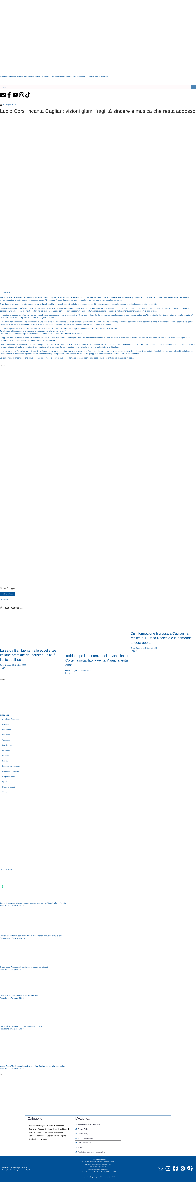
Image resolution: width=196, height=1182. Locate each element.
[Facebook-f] (9, 95)
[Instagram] (21, 95)
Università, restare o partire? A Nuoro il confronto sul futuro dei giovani (31, 936)
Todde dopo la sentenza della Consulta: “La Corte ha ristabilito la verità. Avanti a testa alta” (98, 660)
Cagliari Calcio (64, 76)
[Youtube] (15, 95)
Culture (5, 724)
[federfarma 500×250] (28, 1105)
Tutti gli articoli (7, 594)
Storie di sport (8, 787)
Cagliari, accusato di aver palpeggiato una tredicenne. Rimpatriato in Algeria (33, 903)
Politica (3, 76)
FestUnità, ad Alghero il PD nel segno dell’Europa (21, 1026)
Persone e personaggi (41, 76)
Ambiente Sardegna (23, 76)
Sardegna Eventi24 (109, 1161)
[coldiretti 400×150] (22, 19)
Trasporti (54, 76)
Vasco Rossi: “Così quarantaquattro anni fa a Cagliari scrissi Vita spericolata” (33, 1066)
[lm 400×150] (22, 71)
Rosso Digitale (26, 1170)
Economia (10, 76)
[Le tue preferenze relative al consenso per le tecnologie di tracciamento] (2, 886)
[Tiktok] (28, 95)
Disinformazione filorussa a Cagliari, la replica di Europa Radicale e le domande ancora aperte (161, 638)
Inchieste (6, 750)
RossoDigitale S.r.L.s (100, 1166)
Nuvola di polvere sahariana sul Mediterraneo (19, 995)
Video (105, 76)
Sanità (5, 761)
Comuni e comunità (85, 76)
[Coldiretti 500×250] (28, 710)
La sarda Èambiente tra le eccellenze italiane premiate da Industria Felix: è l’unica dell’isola (28, 655)
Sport (73, 76)
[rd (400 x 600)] (22, 865)
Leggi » (3, 667)
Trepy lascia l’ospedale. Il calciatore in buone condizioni (24, 967)
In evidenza (7, 745)
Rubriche (99, 76)
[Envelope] (3, 95)
